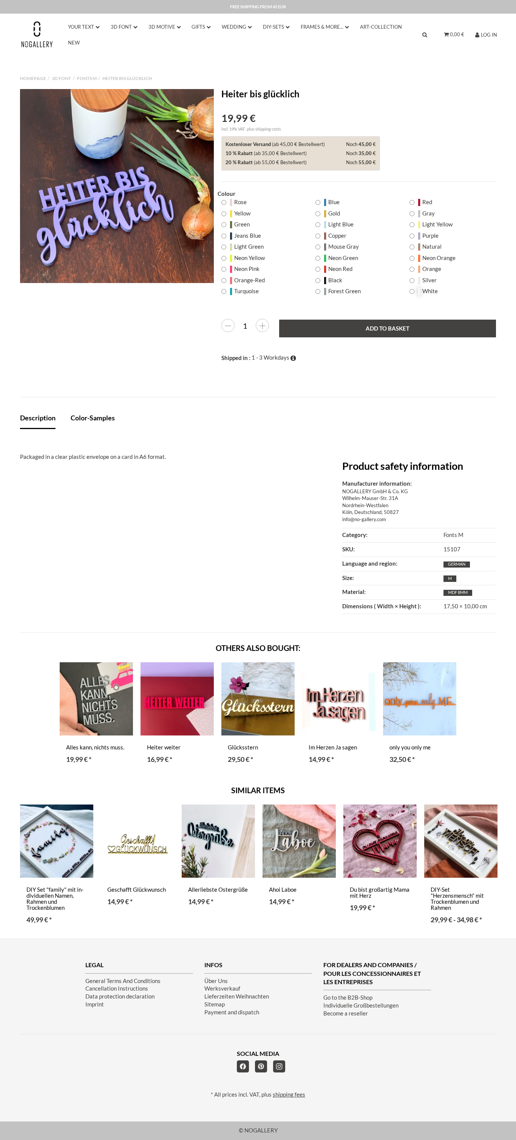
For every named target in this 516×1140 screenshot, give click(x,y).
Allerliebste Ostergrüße (218, 889)
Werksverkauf (222, 988)
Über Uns (216, 981)
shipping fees (289, 1094)
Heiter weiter (164, 747)
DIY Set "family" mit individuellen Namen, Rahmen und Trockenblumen (54, 898)
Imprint (94, 1004)
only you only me (410, 747)
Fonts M (453, 535)
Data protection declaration (119, 996)
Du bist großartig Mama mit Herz (379, 892)
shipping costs (268, 128)
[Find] (425, 34)
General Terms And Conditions (123, 981)
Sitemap (214, 1004)
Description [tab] (38, 418)
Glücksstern (243, 747)
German (456, 564)
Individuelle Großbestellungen (361, 1005)
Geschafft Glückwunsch (136, 889)
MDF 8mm (458, 592)
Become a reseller (345, 1013)
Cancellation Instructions (116, 988)
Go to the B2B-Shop (347, 997)
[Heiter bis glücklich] (117, 186)
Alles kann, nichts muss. (95, 747)
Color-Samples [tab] (93, 418)
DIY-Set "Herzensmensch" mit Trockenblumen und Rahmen (457, 898)
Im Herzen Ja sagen (333, 747)
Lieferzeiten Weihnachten (236, 996)
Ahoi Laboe (283, 889)
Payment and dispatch (231, 1012)
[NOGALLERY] (37, 34)
